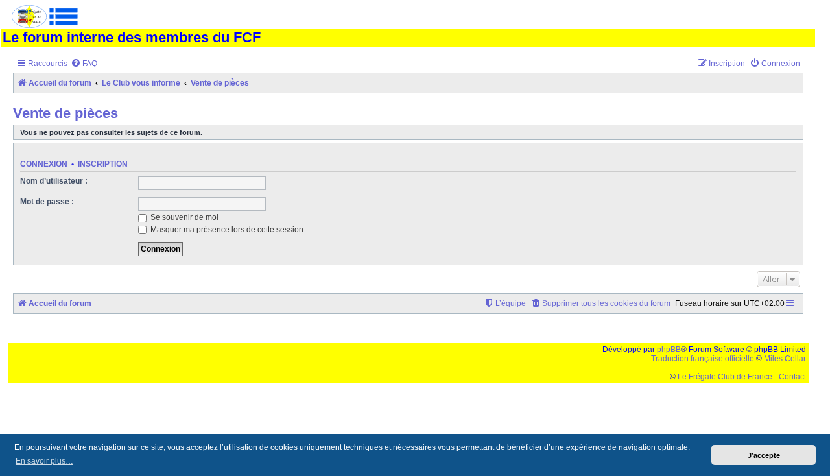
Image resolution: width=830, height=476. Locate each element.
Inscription (103, 164)
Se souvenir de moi (183, 217)
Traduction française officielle (702, 358)
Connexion (43, 164)
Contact (792, 376)
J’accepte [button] (764, 455)
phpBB (669, 349)
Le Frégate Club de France (725, 376)
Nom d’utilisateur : (54, 180)
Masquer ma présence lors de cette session (225, 229)
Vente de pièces (65, 113)
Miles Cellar (785, 358)
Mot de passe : (47, 201)
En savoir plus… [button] (44, 461)
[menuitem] (84, 64)
